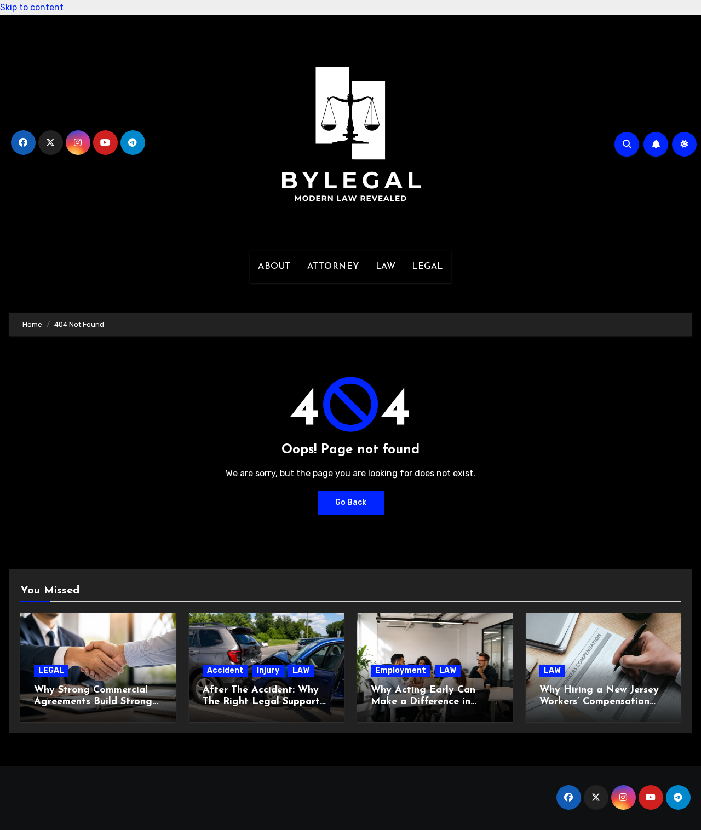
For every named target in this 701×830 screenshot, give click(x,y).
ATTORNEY (333, 266)
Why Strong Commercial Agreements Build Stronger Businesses (98, 702)
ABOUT (274, 266)
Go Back (350, 502)
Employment (400, 670)
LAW (386, 266)
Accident (225, 670)
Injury (268, 670)
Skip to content (32, 7)
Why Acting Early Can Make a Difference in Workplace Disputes (423, 702)
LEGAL (427, 266)
